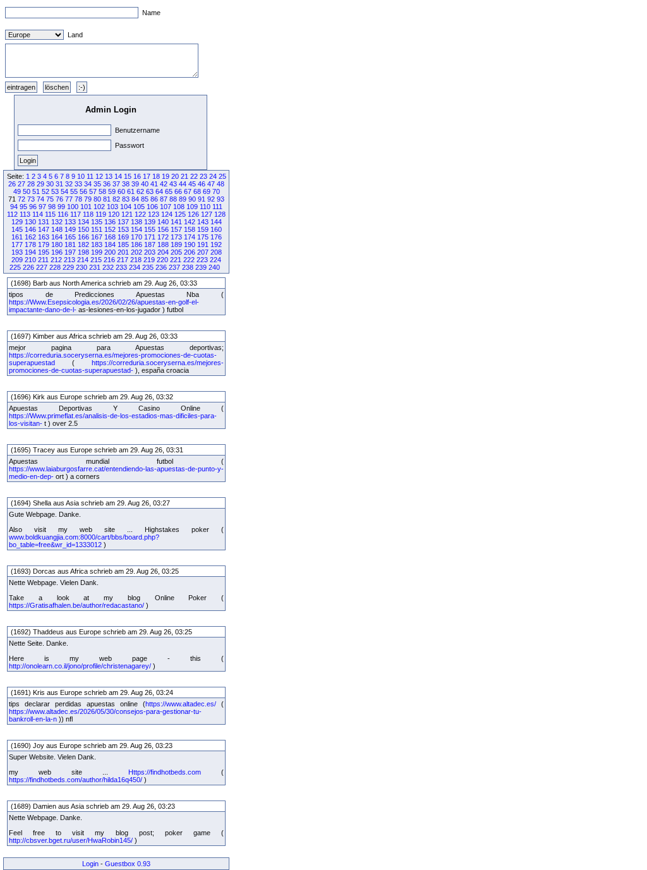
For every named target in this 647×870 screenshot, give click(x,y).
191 (203, 244)
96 (33, 206)
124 (166, 214)
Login (90, 863)
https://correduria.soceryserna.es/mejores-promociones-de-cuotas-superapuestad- (116, 366)
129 (17, 222)
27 (21, 184)
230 (81, 267)
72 (21, 199)
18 (156, 176)
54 (64, 191)
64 (159, 191)
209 (17, 259)
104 (125, 206)
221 (175, 259)
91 (201, 199)
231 (94, 267)
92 (211, 199)
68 (197, 191)
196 (57, 252)
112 (12, 214)
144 (216, 222)
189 (176, 244)
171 (149, 237)
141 (176, 222)
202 (136, 252)
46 (201, 184)
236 (161, 267)
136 (110, 222)
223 (202, 259)
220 (162, 259)
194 (30, 252)
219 (149, 259)
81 (107, 199)
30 (50, 184)
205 (176, 252)
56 (83, 191)
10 (81, 176)
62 (140, 191)
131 (43, 222)
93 (220, 199)
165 (70, 237)
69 (206, 191)
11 (90, 176)
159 (203, 229)
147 (43, 229)
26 (12, 184)
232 (108, 267)
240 (214, 267)
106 (152, 206)
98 (52, 206)
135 (96, 222)
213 (69, 259)
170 (136, 237)
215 (96, 259)
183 (96, 244)
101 (86, 206)
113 (25, 214)
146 (30, 229)
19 (165, 176)
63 (150, 191)
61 (131, 191)
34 (88, 184)
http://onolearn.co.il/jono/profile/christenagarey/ (80, 666)
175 (203, 237)
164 (57, 237)
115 (50, 214)
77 (69, 199)
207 (203, 252)
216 (109, 259)
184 (110, 244)
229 (68, 267)
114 (37, 214)
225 (15, 267)
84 (135, 199)
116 (62, 214)
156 (163, 229)
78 (78, 199)
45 (192, 184)
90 (192, 199)
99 (61, 206)
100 (72, 206)
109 (192, 206)
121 (127, 214)
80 (97, 199)
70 (216, 191)
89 (182, 199)
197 (70, 252)
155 (149, 229)
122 (140, 214)
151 (96, 229)
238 (187, 267)
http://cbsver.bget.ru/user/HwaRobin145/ (71, 840)
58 (102, 191)
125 (180, 214)
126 (193, 214)
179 (43, 244)
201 (123, 252)
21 (184, 176)
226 (28, 267)
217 (122, 259)
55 (74, 191)
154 (136, 229)
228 (55, 267)
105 (139, 206)
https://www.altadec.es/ (180, 704)
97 (42, 206)
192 (216, 244)
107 (165, 206)
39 (135, 184)
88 (173, 199)
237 (174, 267)
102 (99, 206)
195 (43, 252)
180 (57, 244)
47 (211, 184)
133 (70, 222)
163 (43, 237)
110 (205, 206)
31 (59, 184)
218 (136, 259)
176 (216, 237)
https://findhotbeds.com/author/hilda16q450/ (75, 779)
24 (213, 176)
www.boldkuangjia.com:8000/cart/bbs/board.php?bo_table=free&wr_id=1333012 (84, 540)
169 (123, 237)
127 (206, 214)
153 (123, 229)
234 (134, 267)
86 (154, 199)
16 (137, 176)
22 (194, 176)
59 (112, 191)
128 (220, 214)
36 (107, 184)
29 (40, 184)
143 (203, 222)
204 (163, 252)
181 (70, 244)
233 (121, 267)
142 (189, 222)
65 (168, 191)
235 (148, 267)
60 (121, 191)
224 (215, 259)
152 (110, 229)
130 (30, 222)
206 (189, 252)
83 (126, 199)
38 (126, 184)
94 (14, 206)
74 (40, 199)
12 (99, 176)
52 (45, 191)
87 (163, 199)
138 (136, 222)
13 (108, 176)
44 (182, 184)
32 (69, 184)
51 (36, 191)
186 (136, 244)
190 (189, 244)
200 (110, 252)
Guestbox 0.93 (127, 863)
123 (153, 214)
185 (123, 244)
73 (31, 199)
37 (116, 184)
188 (163, 244)
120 (113, 214)
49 (17, 191)
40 (144, 184)
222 (189, 259)
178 (30, 244)
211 (43, 259)
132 (57, 222)
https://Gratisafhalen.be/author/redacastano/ (76, 605)
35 (97, 184)
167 (96, 237)
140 (163, 222)
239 (201, 267)
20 (175, 176)
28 (31, 184)
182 (83, 244)
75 (50, 199)
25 (222, 176)
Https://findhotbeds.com (164, 772)
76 (59, 199)
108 (178, 206)
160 (216, 229)
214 (82, 259)
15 (127, 176)
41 (154, 184)
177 (17, 244)
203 (149, 252)
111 (217, 206)
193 (17, 252)
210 (30, 259)
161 (17, 237)
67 (187, 191)
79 (88, 199)
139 (149, 222)
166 (83, 237)
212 (56, 259)
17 (146, 176)
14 (118, 176)
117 (75, 214)
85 (144, 199)
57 (93, 191)
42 (163, 184)
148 (57, 229)
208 (216, 252)
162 (30, 237)
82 (116, 199)
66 (178, 191)
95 (23, 206)
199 (96, 252)
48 (220, 184)
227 (41, 267)
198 (83, 252)
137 (123, 222)
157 (176, 229)
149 (70, 229)
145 (17, 229)
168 (110, 237)
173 (176, 237)
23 (203, 176)
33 (78, 184)
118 (88, 214)
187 (149, 244)
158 (189, 229)
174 (189, 237)
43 (173, 184)
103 (112, 206)
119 (100, 214)
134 (83, 222)
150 (83, 229)
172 (163, 237)
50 (26, 191)
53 (55, 191)
